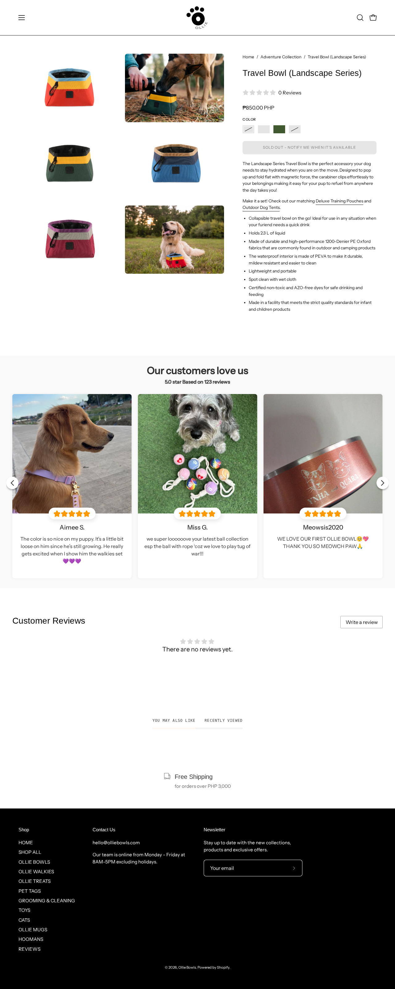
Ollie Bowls (187, 967)
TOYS (24, 910)
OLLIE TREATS (35, 881)
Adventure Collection (280, 56)
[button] (360, 17)
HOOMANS (31, 939)
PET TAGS (30, 891)
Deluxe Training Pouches (339, 200)
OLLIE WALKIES (36, 872)
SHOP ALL (30, 852)
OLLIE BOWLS (34, 862)
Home (248, 56)
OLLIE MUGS (33, 930)
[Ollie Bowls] (197, 18)
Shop (24, 829)
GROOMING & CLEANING (47, 901)
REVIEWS (29, 949)
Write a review (362, 622)
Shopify (223, 967)
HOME (26, 843)
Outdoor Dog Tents (261, 207)
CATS (24, 920)
